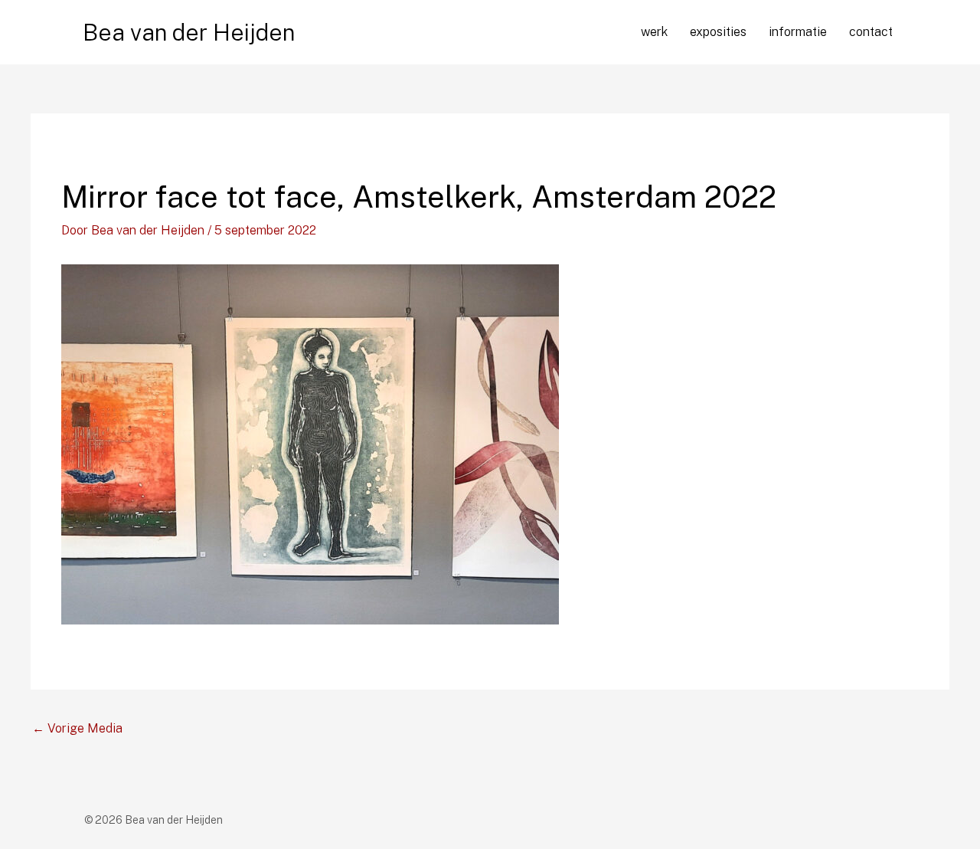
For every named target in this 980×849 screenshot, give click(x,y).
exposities (718, 32)
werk (654, 32)
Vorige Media (77, 728)
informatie (798, 32)
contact (871, 32)
